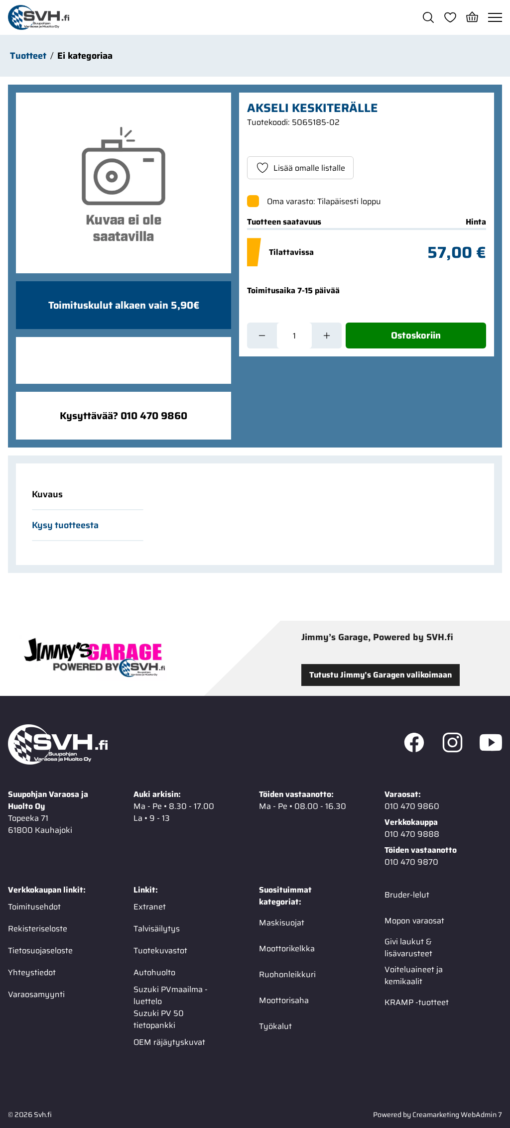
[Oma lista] (450, 17)
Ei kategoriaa (85, 56)
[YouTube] (491, 745)
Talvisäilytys (156, 928)
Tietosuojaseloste (40, 950)
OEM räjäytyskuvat (169, 1042)
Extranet (149, 907)
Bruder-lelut (406, 895)
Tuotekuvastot (160, 950)
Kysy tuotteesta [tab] (65, 525)
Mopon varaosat (414, 920)
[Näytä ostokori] (472, 17)
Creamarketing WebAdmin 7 (457, 1114)
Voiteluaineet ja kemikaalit (413, 976)
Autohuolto (154, 972)
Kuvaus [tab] (47, 494)
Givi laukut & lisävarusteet (408, 948)
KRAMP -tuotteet (416, 1002)
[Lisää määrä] (327, 335)
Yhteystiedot (32, 972)
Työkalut (275, 1026)
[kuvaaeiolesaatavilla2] (123, 183)
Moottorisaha (284, 1000)
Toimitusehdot (34, 907)
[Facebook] (414, 745)
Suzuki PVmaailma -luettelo (170, 996)
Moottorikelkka (287, 948)
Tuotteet (28, 56)
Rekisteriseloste (37, 928)
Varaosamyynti (36, 994)
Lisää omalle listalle (309, 168)
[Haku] (428, 17)
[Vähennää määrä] (262, 335)
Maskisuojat (281, 922)
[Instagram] (452, 745)
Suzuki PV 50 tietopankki (158, 1019)
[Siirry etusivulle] (38, 17)
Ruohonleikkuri (287, 974)
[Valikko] (495, 17)
